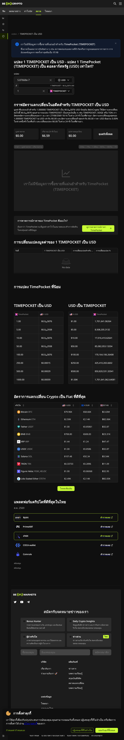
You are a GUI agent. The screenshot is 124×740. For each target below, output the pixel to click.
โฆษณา (48, 11)
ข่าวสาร (72, 668)
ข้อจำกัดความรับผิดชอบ (78, 735)
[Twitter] (15, 602)
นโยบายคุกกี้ (30, 723)
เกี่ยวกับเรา (46, 668)
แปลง (14, 33)
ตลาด (38, 11)
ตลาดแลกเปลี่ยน (76, 683)
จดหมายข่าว (15, 11)
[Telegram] (28, 602)
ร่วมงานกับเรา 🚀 (49, 673)
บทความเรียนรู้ (75, 673)
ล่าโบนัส (28, 11)
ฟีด (3, 11)
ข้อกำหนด (34, 735)
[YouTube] (22, 602)
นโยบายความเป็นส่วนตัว (53, 735)
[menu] (4, 27)
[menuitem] (4, 18)
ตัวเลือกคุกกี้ (96, 735)
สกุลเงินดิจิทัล (75, 678)
